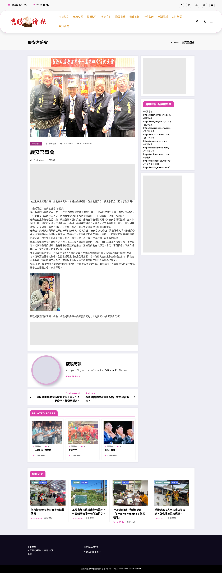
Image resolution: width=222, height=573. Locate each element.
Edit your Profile (113, 370)
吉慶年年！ (74, 449)
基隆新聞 (35, 483)
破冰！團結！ (111, 449)
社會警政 (149, 17)
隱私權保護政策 (91, 547)
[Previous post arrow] (31, 397)
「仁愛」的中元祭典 (42, 449)
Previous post (73, 393)
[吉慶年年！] (83, 431)
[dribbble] (196, 5)
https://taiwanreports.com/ (157, 114)
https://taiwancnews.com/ (156, 154)
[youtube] (212, 5)
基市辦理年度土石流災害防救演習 (47, 512)
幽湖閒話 (163, 17)
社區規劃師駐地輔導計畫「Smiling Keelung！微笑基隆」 (129, 513)
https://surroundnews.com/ (157, 128)
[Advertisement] (82, 182)
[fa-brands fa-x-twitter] (188, 5)
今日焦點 (64, 17)
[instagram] (204, 5)
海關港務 (120, 17)
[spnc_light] (205, 21)
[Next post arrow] (134, 397)
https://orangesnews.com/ (157, 160)
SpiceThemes (135, 568)
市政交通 (78, 17)
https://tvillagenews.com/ (156, 167)
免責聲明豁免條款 (92, 552)
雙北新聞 (64, 26)
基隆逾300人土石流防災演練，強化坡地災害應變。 (170, 512)
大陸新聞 (177, 17)
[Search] (197, 21)
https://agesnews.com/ (155, 141)
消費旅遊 (134, 17)
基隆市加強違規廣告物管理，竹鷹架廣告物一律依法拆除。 (89, 512)
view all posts (73, 376)
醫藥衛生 (92, 17)
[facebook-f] (181, 5)
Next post (90, 393)
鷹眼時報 (52, 143)
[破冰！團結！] (119, 431)
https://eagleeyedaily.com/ (157, 121)
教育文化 (106, 17)
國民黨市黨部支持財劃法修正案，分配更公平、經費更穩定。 (58, 399)
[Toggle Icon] (211, 21)
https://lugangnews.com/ (156, 147)
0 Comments (86, 143)
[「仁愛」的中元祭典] (47, 431)
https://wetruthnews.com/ (156, 134)
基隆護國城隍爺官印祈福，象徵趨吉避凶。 (107, 399)
